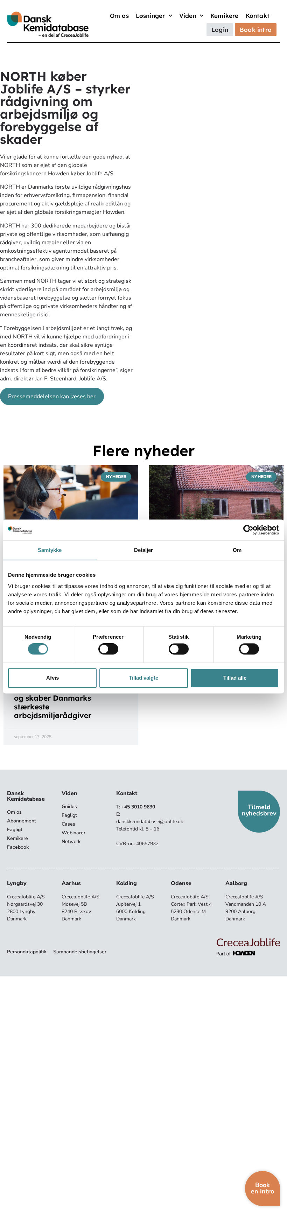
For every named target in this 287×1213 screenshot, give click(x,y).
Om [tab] (237, 550)
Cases (68, 824)
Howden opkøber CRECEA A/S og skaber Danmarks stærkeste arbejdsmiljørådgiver (69, 702)
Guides (69, 806)
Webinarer (73, 832)
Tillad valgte (143, 678)
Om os (119, 15)
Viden (187, 15)
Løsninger (150, 15)
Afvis (52, 678)
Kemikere (224, 15)
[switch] (108, 649)
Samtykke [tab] (50, 550)
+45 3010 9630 (138, 807)
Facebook (18, 847)
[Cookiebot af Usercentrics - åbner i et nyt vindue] (248, 530)
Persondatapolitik (26, 951)
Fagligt (14, 829)
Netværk (71, 841)
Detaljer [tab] (143, 550)
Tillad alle (234, 678)
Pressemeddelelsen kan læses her (52, 396)
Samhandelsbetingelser (79, 951)
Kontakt (258, 15)
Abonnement (21, 821)
